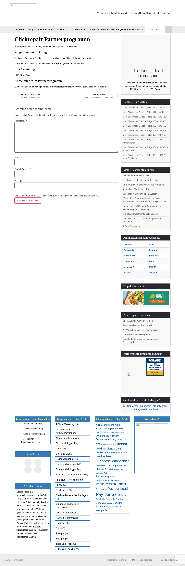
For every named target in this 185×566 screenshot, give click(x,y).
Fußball (60, 485)
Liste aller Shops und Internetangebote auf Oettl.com (115, 29)
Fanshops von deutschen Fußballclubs (141, 180)
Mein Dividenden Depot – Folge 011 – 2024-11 (144, 112)
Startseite (19, 29)
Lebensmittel (101, 466)
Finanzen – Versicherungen (70, 480)
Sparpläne (101, 506)
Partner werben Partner (111, 483)
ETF (98, 444)
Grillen (125, 453)
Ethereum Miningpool (67, 469)
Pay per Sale (108, 494)
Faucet (111, 444)
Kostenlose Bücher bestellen (136, 189)
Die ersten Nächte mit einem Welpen (140, 194)
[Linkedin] (37, 469)
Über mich (62, 29)
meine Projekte (45, 29)
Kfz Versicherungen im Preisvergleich (140, 330)
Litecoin (119, 469)
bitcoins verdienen (113, 432)
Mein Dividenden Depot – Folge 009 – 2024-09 (144, 121)
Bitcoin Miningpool (65, 443)
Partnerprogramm (65, 518)
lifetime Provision (106, 469)
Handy (98, 457)
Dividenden (113, 435)
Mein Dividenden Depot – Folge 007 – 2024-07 (144, 130)
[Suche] (168, 29)
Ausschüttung (103, 428)
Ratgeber (60, 523)
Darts (58, 448)
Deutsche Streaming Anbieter (136, 175)
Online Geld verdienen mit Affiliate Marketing (143, 184)
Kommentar (20, 121)
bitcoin (114, 428)
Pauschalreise (101, 489)
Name (18, 157)
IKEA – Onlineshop (131, 226)
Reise (59, 528)
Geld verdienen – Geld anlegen (72, 495)
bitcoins (103, 432)
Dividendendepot (64, 459)
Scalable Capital (114, 499)
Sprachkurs (111, 507)
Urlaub (119, 506)
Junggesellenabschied (113, 461)
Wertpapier (102, 510)
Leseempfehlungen (117, 465)
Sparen (109, 503)
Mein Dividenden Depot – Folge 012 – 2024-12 (144, 107)
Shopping (61, 538)
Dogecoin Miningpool (67, 464)
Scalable (100, 499)
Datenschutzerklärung (142, 560)
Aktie (117, 425)
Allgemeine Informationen (69, 438)
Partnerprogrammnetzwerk (108, 480)
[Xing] (28, 469)
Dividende (101, 435)
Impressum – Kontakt (116, 560)
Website (18, 181)
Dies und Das (63, 454)
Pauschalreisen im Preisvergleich (138, 325)
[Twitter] (37, 462)
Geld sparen (62, 490)
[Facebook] (28, 462)
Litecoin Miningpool (66, 512)
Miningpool (99, 473)
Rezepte (60, 533)
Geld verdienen (105, 448)
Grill (120, 453)
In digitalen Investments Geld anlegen (140, 214)
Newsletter (80, 29)
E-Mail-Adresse (22, 169)
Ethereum (104, 444)
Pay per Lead (118, 489)
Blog (31, 29)
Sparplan (117, 503)
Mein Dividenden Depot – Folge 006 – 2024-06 (144, 135)
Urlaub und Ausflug (65, 549)
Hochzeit (106, 456)
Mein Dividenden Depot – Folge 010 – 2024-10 (144, 116)
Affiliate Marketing (65, 424)
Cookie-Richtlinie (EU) (168, 560)
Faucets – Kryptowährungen (70, 474)
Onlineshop (108, 473)
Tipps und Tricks (64, 544)
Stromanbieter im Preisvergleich (138, 321)
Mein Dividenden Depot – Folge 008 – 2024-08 (144, 126)
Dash (122, 432)
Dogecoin (121, 439)
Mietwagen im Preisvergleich (136, 334)
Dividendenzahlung (106, 439)
